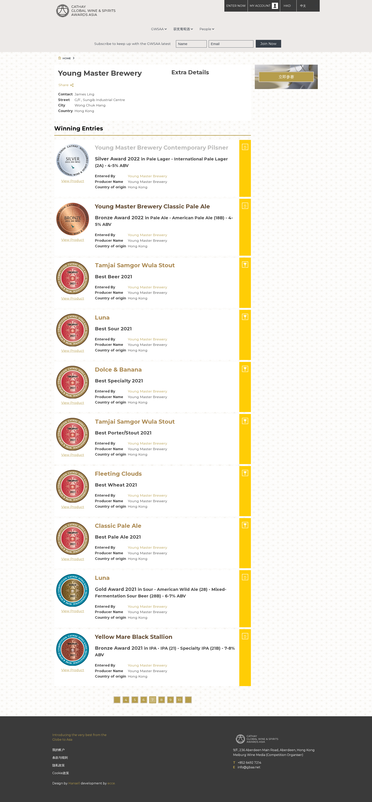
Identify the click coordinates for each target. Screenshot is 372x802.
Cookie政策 (60, 773)
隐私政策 (58, 765)
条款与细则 (60, 757)
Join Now (268, 44)
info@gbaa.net (249, 767)
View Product (72, 181)
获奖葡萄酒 (181, 29)
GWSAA (157, 29)
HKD (287, 6)
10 (179, 700)
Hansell (74, 783)
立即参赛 (286, 77)
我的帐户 (58, 750)
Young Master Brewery (147, 176)
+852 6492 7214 (249, 762)
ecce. (111, 783)
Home (66, 58)
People (205, 29)
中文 (303, 6)
